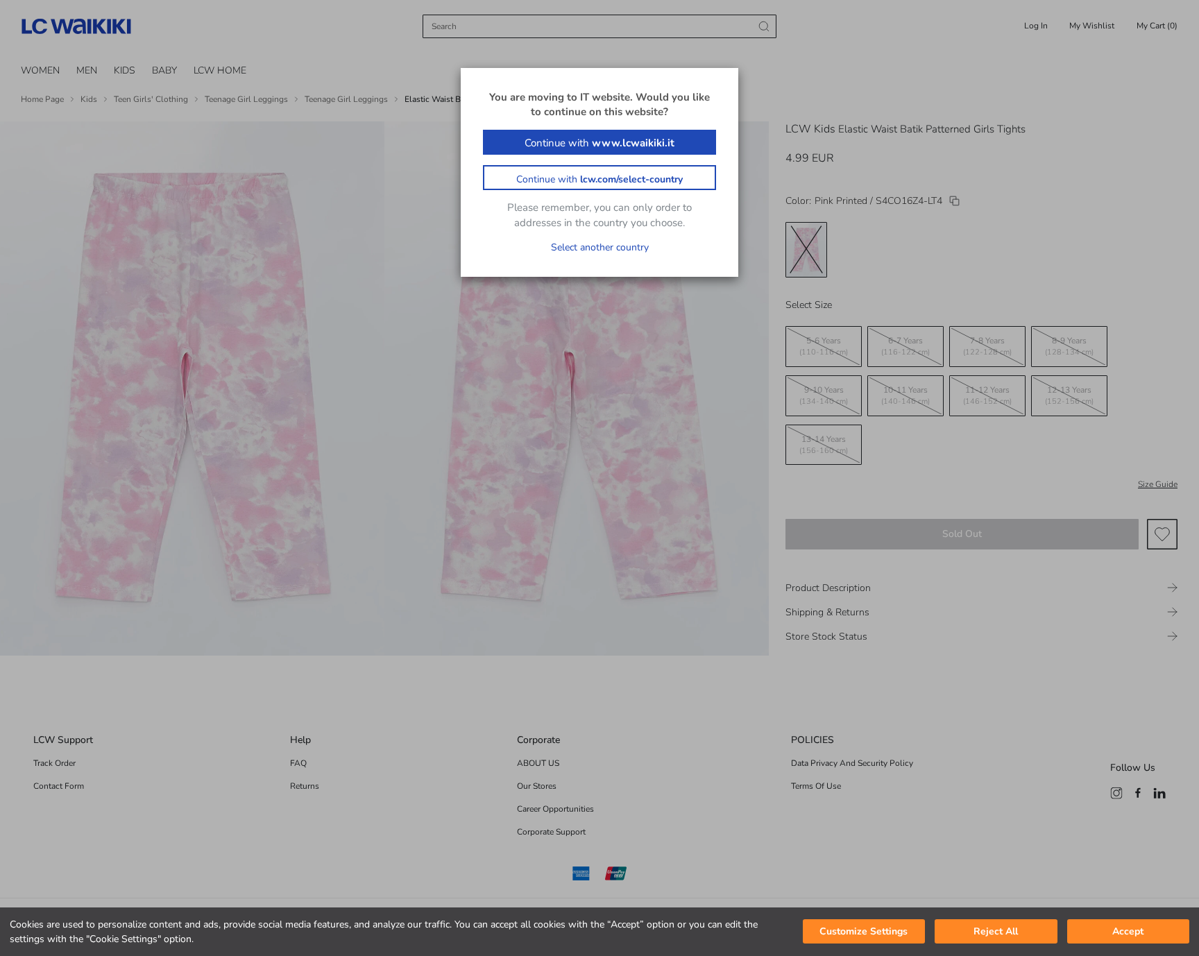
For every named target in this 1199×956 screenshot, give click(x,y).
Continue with (599, 143)
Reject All (995, 932)
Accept (1127, 932)
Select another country (600, 247)
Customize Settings (863, 932)
